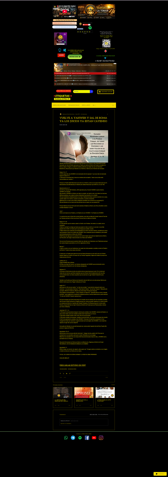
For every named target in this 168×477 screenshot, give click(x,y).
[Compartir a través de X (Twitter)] (63, 373)
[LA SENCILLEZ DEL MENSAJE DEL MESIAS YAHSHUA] (62, 392)
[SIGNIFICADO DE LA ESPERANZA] (83, 392)
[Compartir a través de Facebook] (60, 373)
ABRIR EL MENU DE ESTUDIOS (59, 105)
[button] (113, 105)
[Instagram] (101, 438)
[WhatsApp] (66, 438)
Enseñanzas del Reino (62, 99)
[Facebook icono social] (87, 438)
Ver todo (113, 384)
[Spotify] (90, 28)
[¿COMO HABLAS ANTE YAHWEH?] (105, 392)
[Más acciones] (107, 114)
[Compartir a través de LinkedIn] (66, 373)
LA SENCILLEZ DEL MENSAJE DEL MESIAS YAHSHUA (61, 401)
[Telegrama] (73, 438)
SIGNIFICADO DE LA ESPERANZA (82, 401)
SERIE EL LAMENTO (86, 105)
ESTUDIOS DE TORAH (72, 369)
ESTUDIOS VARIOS (63, 369)
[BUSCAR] (91, 91)
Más (93, 105)
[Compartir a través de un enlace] (69, 373)
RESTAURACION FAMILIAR (73, 105)
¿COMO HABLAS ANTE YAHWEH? (104, 401)
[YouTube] (94, 438)
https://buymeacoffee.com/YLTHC (105, 48)
